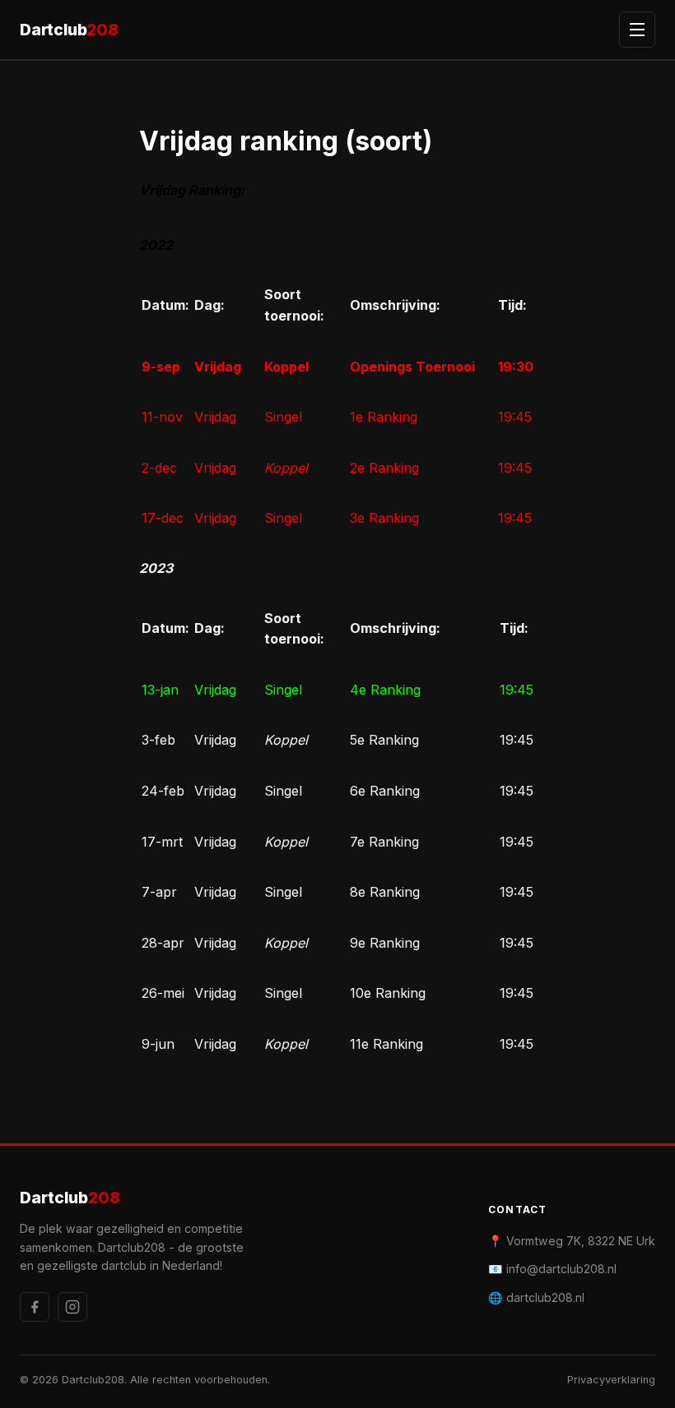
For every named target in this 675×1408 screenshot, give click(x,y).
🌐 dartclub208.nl (536, 1297)
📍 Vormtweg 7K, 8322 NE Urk (571, 1241)
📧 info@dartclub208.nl (552, 1269)
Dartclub (69, 29)
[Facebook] (34, 1307)
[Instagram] (72, 1307)
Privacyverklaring (611, 1379)
